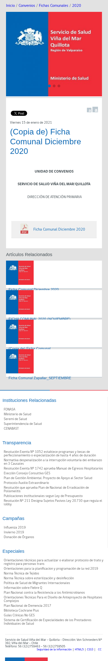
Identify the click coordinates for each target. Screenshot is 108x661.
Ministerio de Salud (17, 414)
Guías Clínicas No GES (19, 615)
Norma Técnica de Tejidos (21, 573)
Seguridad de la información (54, 649)
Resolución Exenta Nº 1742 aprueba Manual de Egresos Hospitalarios (53, 468)
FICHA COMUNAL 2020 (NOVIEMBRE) (40, 319)
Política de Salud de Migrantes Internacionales (37, 583)
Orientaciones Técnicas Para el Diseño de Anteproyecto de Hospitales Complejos (53, 599)
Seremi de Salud (15, 419)
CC (99, 649)
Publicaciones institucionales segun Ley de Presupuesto (43, 496)
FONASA (9, 409)
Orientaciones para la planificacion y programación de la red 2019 (51, 568)
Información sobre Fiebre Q (23, 587)
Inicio (10, 6)
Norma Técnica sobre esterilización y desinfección (39, 578)
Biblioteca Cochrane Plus (21, 610)
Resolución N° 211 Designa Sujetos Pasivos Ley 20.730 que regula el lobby (53, 502)
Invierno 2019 (14, 532)
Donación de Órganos (19, 537)
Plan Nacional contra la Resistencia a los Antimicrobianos (44, 592)
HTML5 (79, 649)
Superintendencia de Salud (23, 423)
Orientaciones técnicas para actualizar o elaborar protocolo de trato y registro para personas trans (53, 562)
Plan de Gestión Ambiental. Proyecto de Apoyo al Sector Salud (48, 478)
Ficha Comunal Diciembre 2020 (34, 289)
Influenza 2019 (15, 527)
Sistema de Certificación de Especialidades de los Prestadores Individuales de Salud (47, 622)
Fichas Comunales (53, 6)
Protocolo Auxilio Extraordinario (26, 482)
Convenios (27, 6)
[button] (49, 86)
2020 (76, 6)
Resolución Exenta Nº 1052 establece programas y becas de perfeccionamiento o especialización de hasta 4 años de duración (50, 453)
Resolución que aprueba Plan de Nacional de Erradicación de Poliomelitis (46, 489)
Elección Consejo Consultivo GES (27, 473)
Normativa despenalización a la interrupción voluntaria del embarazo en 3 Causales (53, 462)
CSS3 (90, 649)
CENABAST (11, 428)
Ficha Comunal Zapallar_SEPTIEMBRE (40, 378)
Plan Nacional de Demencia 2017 (27, 605)
